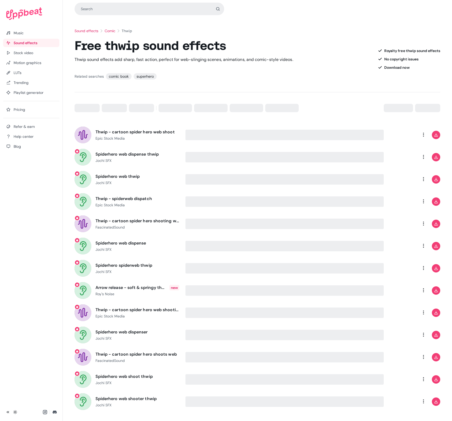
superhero (145, 76)
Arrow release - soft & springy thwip (131, 287)
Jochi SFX (103, 160)
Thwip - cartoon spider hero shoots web (136, 354)
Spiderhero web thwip (117, 176)
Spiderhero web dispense (120, 243)
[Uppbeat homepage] (31, 13)
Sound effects (87, 31)
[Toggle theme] (15, 412)
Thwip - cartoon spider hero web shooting (137, 309)
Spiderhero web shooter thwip (126, 398)
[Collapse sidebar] (8, 412)
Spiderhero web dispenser (121, 332)
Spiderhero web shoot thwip (124, 376)
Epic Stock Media (110, 138)
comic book (118, 76)
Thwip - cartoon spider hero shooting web (137, 221)
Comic (110, 31)
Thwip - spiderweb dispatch (123, 198)
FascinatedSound (110, 227)
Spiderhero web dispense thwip (127, 154)
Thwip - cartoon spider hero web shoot (135, 132)
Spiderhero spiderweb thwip (123, 265)
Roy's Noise (104, 294)
